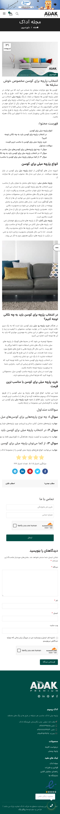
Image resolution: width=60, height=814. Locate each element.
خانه (35, 27)
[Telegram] (15, 471)
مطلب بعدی (49, 483)
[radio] (41, 458)
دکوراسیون (25, 27)
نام (56, 600)
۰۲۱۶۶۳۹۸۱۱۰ (45, 725)
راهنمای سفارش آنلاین (49, 771)
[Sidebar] (56, 247)
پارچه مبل (23, 170)
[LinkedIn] (22, 471)
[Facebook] (45, 471)
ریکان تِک (22, 809)
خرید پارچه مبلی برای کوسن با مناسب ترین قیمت (26, 142)
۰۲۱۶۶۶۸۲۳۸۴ (43, 729)
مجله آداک (54, 763)
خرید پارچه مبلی (21, 399)
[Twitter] (37, 471)
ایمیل (55, 613)
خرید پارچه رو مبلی (41, 326)
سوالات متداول (45, 146)
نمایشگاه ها (53, 775)
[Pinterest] (30, 471)
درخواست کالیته (51, 747)
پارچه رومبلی (53, 751)
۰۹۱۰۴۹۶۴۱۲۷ (43, 733)
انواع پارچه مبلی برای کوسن (41, 131)
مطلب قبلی (10, 483)
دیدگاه (54, 567)
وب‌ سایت (54, 625)
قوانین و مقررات (51, 767)
